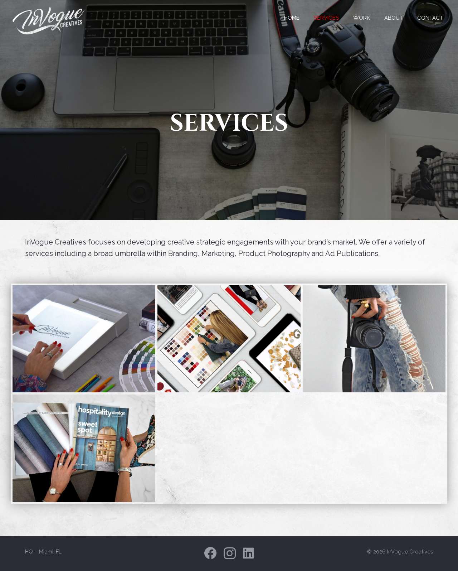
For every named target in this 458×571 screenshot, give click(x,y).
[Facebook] (210, 553)
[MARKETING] (228, 338)
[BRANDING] (84, 338)
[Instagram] (230, 554)
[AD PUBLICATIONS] (84, 448)
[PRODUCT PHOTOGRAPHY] (374, 338)
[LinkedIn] (248, 553)
